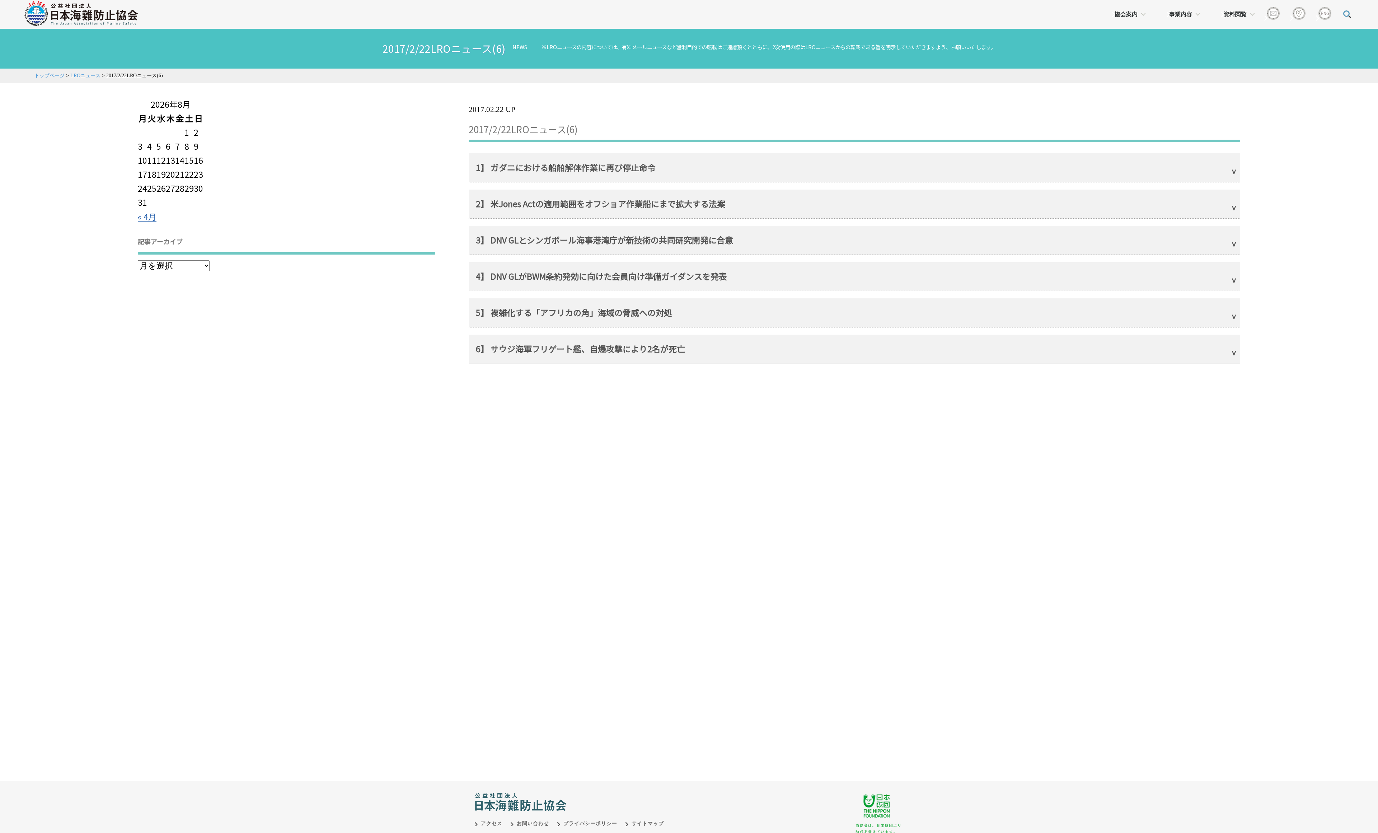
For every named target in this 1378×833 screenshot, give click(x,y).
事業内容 (1180, 14)
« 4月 (147, 216)
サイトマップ (648, 823)
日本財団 (624, 794)
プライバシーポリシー (590, 823)
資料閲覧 (1235, 14)
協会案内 (1126, 14)
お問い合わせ (533, 823)
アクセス (491, 823)
